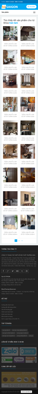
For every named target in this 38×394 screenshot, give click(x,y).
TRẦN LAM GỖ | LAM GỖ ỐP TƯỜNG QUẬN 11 (27, 163)
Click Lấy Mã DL (26, 392)
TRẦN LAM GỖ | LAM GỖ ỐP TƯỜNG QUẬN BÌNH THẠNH (10, 139)
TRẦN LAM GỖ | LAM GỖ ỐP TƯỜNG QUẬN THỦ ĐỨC (27, 68)
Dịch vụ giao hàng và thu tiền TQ (10, 319)
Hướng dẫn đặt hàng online (8, 307)
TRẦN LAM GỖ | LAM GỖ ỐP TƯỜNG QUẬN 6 (10, 233)
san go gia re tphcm (22, 333)
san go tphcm (6, 330)
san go (31, 336)
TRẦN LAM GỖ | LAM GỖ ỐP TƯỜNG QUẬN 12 (10, 163)
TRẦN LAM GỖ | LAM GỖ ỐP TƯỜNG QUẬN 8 (10, 210)
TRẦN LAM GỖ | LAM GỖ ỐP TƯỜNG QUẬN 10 (10, 186)
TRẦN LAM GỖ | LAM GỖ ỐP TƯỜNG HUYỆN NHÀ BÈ (28, 45)
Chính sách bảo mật (6, 314)
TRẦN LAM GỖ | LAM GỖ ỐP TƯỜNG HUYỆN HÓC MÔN (10, 45)
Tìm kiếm (32, 7)
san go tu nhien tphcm (8, 333)
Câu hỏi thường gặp (6, 309)
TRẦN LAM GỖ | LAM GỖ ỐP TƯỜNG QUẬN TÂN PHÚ (10, 92)
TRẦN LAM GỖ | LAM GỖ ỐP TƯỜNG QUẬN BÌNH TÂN (27, 139)
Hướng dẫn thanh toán (7, 305)
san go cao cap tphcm (8, 336)
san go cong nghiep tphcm (19, 330)
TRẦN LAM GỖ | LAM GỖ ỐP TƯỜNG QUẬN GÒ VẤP (27, 115)
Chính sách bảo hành (7, 312)
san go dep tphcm (22, 336)
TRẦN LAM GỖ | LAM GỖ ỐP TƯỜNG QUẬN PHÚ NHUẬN (10, 115)
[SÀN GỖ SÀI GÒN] (9, 7)
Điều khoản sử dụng (6, 316)
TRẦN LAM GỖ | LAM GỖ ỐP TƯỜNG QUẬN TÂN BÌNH (27, 92)
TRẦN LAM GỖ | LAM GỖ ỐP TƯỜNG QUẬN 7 (28, 210)
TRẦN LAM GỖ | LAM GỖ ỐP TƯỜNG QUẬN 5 (28, 233)
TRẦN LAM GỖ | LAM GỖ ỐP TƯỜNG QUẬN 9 (28, 186)
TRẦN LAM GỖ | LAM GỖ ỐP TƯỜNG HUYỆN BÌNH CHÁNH (10, 68)
